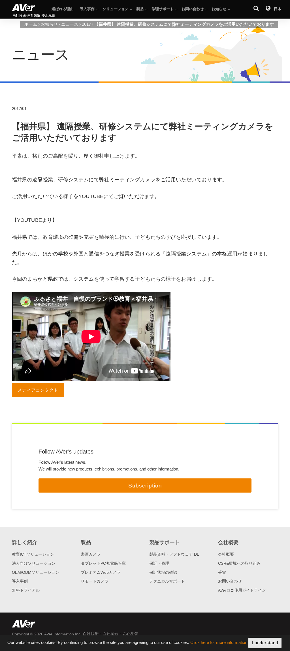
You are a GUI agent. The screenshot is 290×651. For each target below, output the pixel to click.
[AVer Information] (34, 11)
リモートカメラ (94, 581)
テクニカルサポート (167, 581)
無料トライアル (26, 590)
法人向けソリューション (34, 563)
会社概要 (226, 554)
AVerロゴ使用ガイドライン (242, 590)
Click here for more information (218, 642)
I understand (265, 642)
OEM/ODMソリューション (35, 572)
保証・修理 (159, 563)
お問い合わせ (230, 581)
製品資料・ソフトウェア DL (174, 554)
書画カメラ (91, 554)
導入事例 (20, 581)
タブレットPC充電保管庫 (103, 563)
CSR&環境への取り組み (239, 563)
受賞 (222, 572)
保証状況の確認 (163, 572)
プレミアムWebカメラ (101, 572)
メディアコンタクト (38, 390)
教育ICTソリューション (33, 554)
